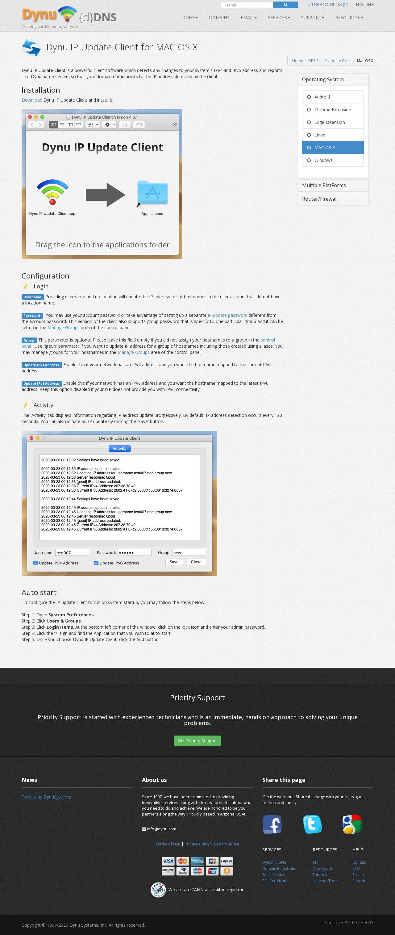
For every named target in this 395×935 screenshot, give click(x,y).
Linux (318, 135)
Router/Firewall (320, 198)
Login (343, 4)
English (363, 4)
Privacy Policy (197, 844)
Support (311, 17)
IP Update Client (338, 60)
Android (320, 97)
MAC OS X (323, 147)
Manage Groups (64, 327)
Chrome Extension (331, 109)
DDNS (188, 17)
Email (247, 17)
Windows (322, 160)
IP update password (227, 315)
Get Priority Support (197, 741)
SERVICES (277, 17)
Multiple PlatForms (324, 185)
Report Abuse (226, 844)
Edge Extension (328, 122)
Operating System (323, 79)
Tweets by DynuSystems (46, 797)
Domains (219, 17)
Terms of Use (168, 844)
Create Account (320, 4)
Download (33, 100)
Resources (347, 17)
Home (297, 60)
